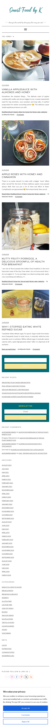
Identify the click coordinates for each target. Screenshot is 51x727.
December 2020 (7, 490)
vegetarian (44, 112)
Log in (4, 645)
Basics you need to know (9, 349)
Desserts (15, 112)
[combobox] (25, 360)
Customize (25, 715)
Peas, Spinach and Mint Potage (13, 386)
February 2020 (7, 501)
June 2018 (5, 564)
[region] (25, 707)
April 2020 (5, 494)
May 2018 (5, 568)
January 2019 (7, 543)
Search (25, 366)
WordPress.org (8, 656)
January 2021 (7, 486)
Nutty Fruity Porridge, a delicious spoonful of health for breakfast (23, 261)
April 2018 (5, 571)
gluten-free (22, 112)
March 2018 (6, 575)
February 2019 (7, 540)
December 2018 (7, 547)
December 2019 (7, 508)
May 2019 (5, 529)
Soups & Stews (7, 619)
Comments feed (8, 652)
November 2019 (8, 511)
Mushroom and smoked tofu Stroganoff (27, 450)
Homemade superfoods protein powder (17, 397)
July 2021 (5, 469)
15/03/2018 (5, 322)
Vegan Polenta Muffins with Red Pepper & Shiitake (21, 393)
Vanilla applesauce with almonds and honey (19, 91)
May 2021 (5, 472)
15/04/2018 (5, 254)
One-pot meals (25, 281)
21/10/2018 (5, 170)
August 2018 (7, 561)
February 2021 (7, 483)
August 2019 (7, 522)
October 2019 (7, 515)
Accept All (26, 708)
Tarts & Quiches (8, 622)
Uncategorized (8, 626)
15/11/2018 (5, 85)
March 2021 (6, 479)
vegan (39, 112)
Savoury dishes (8, 615)
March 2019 (6, 536)
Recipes (34, 112)
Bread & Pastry (6, 194)
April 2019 (5, 532)
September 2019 (8, 518)
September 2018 (8, 557)
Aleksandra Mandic (9, 432)
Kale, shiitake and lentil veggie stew (33, 453)
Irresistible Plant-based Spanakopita (16, 382)
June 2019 (5, 525)
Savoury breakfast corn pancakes (15, 390)
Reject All (25, 722)
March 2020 (6, 497)
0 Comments (20, 114)
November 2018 (8, 550)
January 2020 (7, 504)
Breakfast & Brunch (7, 112)
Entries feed (6, 649)
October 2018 (7, 554)
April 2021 (5, 476)
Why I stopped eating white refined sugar (21, 328)
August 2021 (7, 465)
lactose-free (28, 112)
